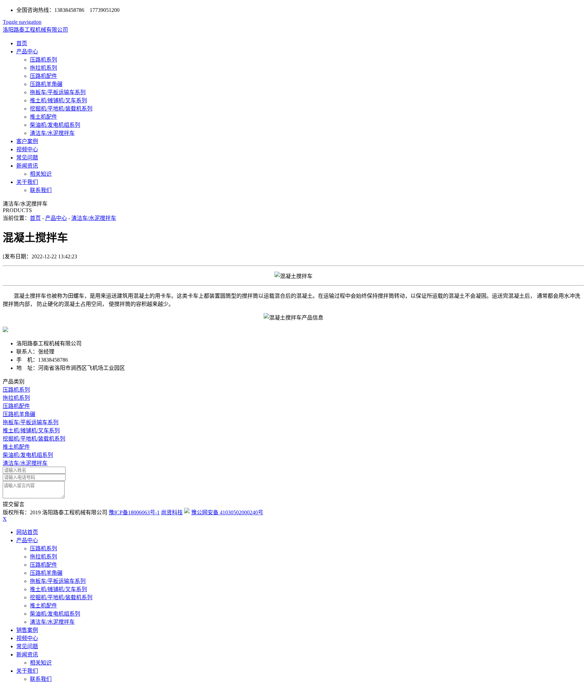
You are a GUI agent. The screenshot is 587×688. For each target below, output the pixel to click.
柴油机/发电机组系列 (55, 125)
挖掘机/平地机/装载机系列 (61, 108)
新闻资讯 (27, 166)
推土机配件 (43, 117)
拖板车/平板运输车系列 (58, 92)
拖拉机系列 (43, 68)
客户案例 (27, 141)
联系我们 (41, 190)
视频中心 (27, 149)
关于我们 (27, 182)
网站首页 (27, 532)
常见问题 (27, 157)
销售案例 (27, 630)
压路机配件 (43, 76)
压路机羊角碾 (46, 84)
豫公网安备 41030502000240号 (227, 512)
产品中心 (27, 51)
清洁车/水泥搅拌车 (52, 133)
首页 (21, 43)
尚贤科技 (172, 512)
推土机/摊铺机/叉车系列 (58, 100)
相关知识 (41, 174)
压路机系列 (43, 60)
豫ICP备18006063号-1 (134, 512)
